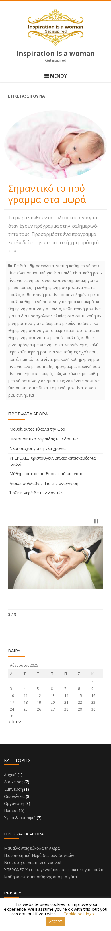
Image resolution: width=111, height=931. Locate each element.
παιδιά (26, 359)
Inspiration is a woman (56, 53)
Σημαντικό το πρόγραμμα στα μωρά (48, 194)
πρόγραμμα (65, 366)
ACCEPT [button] (55, 921)
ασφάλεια (45, 265)
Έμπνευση (13, 789)
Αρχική (10, 774)
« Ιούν (14, 722)
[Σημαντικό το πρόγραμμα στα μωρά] (55, 144)
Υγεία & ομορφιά (20, 817)
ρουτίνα (75, 387)
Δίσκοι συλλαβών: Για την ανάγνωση (43, 483)
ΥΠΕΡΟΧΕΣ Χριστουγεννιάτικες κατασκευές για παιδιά (53, 869)
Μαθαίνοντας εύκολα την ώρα (37, 429)
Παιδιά (20, 265)
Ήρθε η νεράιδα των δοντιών (36, 492)
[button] (96, 521)
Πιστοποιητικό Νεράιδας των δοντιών (44, 439)
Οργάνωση (14, 803)
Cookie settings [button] (78, 913)
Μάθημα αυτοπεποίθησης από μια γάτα (45, 473)
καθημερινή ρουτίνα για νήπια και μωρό (57, 301)
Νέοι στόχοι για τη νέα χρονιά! (38, 448)
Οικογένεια (14, 796)
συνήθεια (25, 395)
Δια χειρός (13, 781)
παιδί (13, 359)
